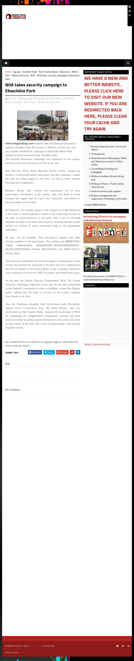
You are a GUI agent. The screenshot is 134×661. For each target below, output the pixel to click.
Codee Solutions (12, 649)
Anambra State (29, 71)
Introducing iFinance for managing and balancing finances (104, 218)
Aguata (16, 71)
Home (8, 71)
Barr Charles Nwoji (48, 71)
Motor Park (29, 102)
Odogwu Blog (35, 645)
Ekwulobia (65, 71)
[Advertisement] (84, 15)
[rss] (130, 15)
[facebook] (130, 7)
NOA (33, 75)
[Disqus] (42, 492)
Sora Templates (26, 652)
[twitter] (129, 11)
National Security (20, 75)
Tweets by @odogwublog (97, 344)
